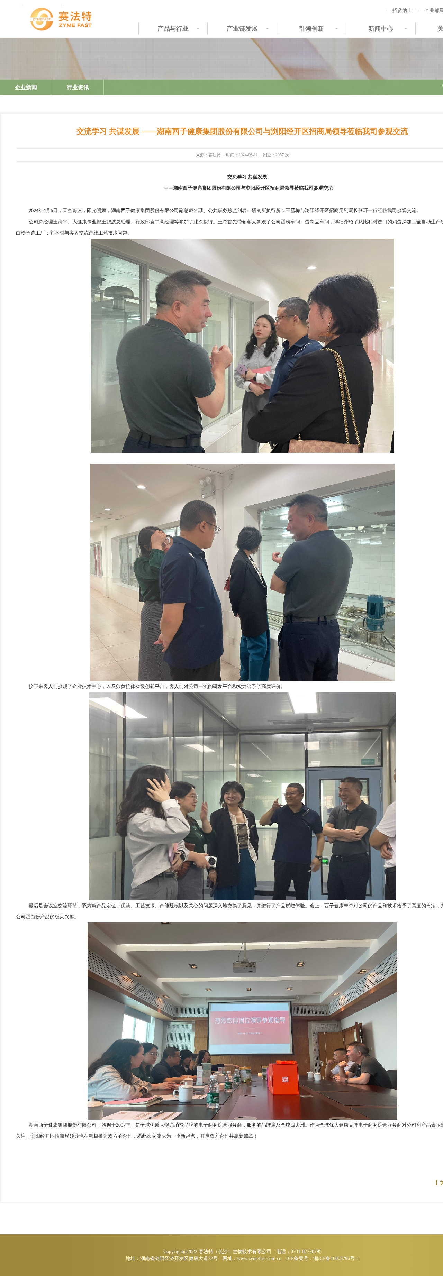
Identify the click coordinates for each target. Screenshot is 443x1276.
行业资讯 (78, 87)
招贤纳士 (399, 10)
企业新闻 (26, 87)
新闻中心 (380, 28)
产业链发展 (242, 28)
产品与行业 (173, 28)
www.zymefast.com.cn (259, 1258)
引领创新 (311, 28)
